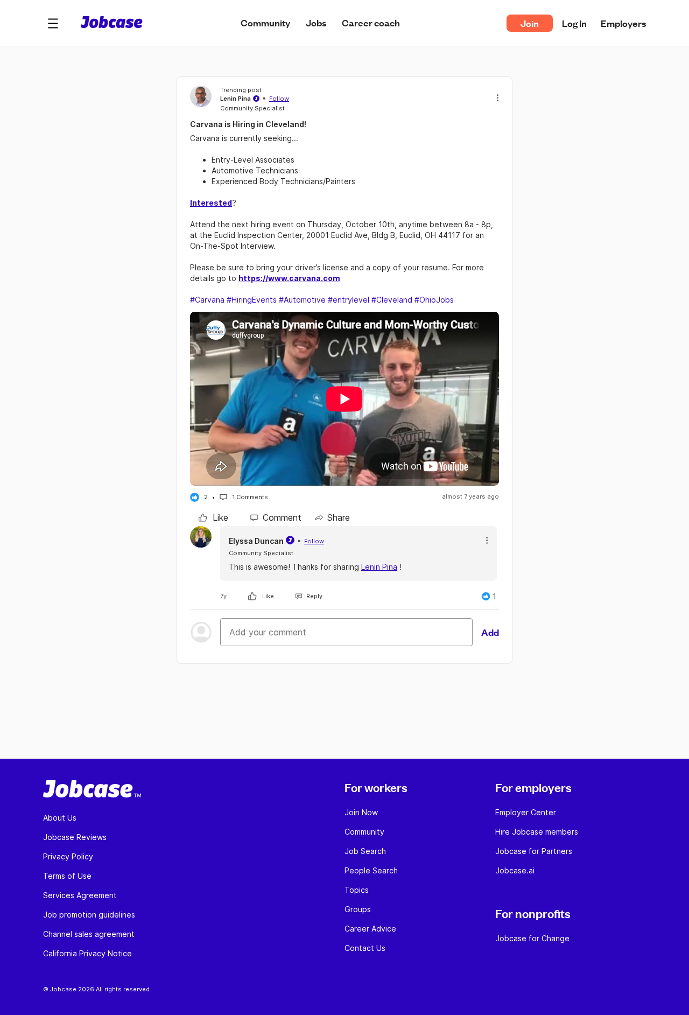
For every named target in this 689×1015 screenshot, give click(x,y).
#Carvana (207, 299)
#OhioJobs (434, 299)
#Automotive (302, 299)
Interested (211, 202)
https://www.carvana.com (289, 278)
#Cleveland (391, 299)
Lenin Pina (379, 566)
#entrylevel (348, 299)
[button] (52, 23)
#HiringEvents (252, 299)
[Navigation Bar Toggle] (52, 23)
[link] (213, 517)
